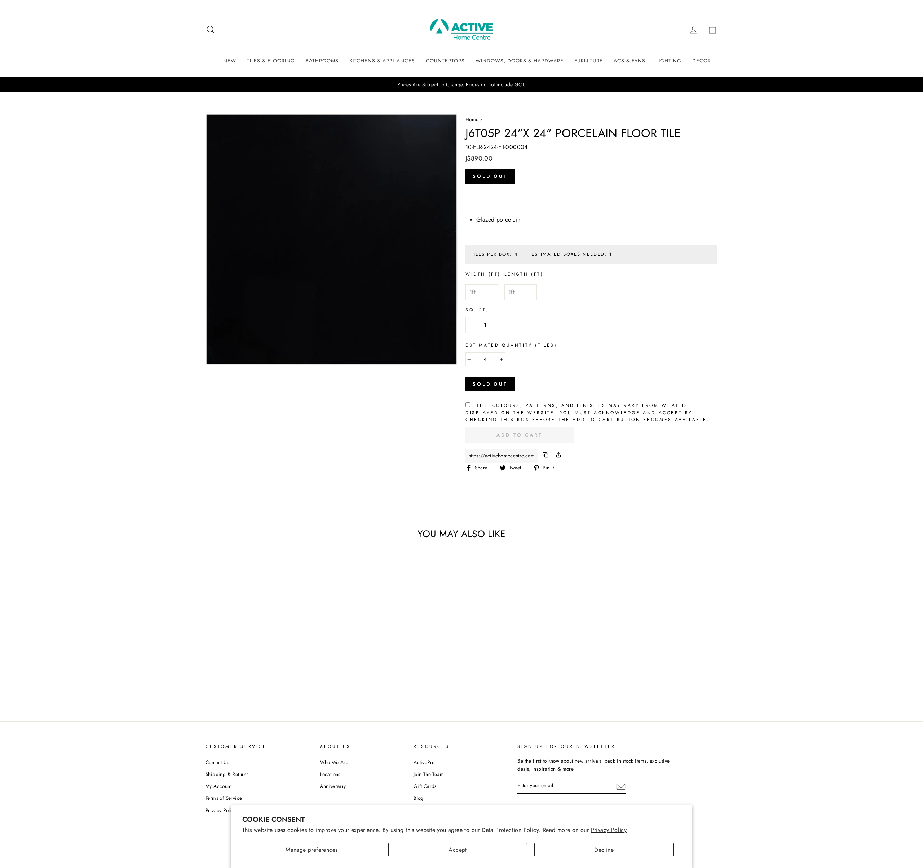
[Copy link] (545, 456)
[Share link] (558, 456)
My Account (218, 786)
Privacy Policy (609, 830)
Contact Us (217, 762)
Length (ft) (524, 274)
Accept (458, 850)
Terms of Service (224, 798)
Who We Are (334, 762)
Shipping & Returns (227, 774)
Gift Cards (425, 786)
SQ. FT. (477, 310)
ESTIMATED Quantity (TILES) (511, 345)
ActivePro (424, 762)
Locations (330, 774)
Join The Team (429, 774)
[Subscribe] (621, 786)
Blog (419, 798)
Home (472, 119)
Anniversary (333, 786)
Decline (604, 850)
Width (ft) (483, 274)
